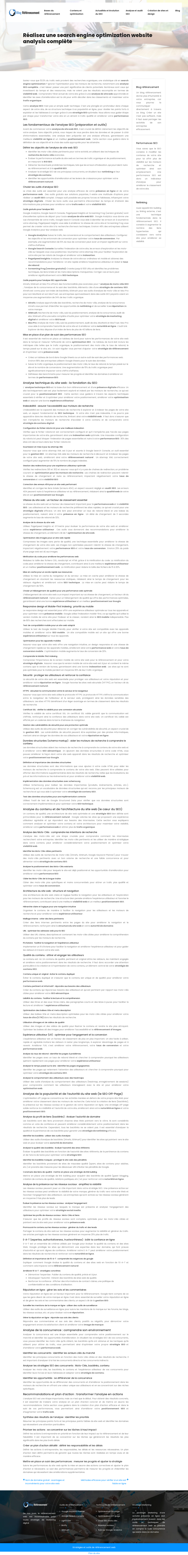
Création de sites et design (158, 12)
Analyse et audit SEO (134, 12)
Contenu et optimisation (76, 12)
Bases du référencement (52, 12)
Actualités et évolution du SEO (107, 12)
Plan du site (94, 1553)
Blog (177, 10)
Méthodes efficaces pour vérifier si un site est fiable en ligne (103, 1482)
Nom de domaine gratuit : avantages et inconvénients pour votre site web (45, 1482)
